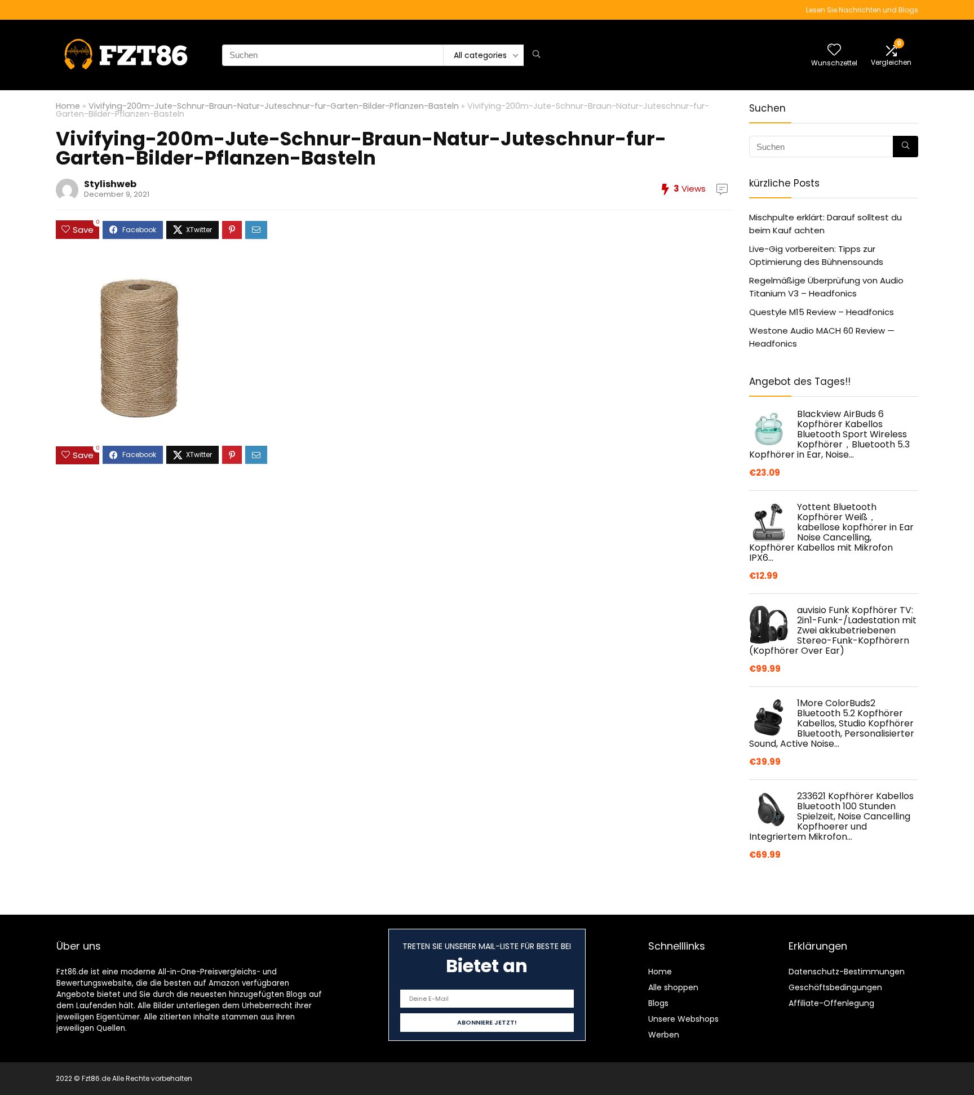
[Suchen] (536, 55)
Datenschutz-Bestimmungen (847, 971)
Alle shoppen (673, 987)
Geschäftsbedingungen (835, 987)
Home (68, 106)
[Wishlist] (834, 50)
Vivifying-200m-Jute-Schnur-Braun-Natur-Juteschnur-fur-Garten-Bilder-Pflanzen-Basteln (273, 106)
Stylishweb (110, 184)
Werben (663, 1034)
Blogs (658, 1003)
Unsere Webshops (683, 1019)
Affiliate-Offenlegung (831, 1003)
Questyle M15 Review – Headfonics (821, 312)
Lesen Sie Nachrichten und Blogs (862, 10)
